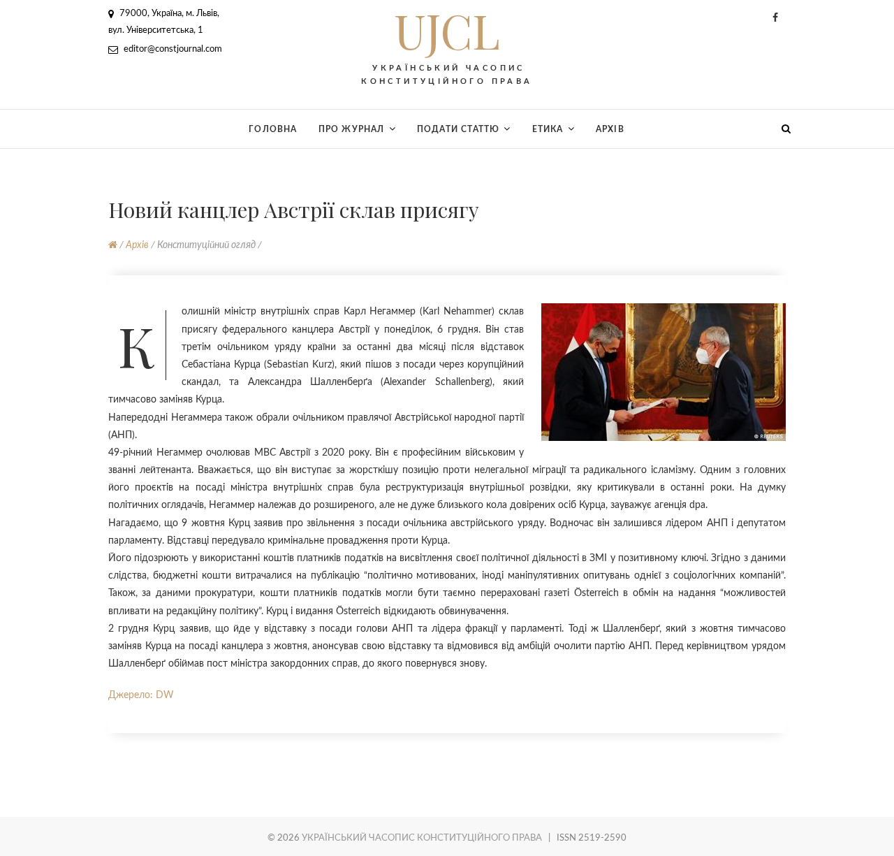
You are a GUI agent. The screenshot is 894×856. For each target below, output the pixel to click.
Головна (273, 129)
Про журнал (351, 129)
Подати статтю (458, 129)
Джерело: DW (141, 695)
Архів (610, 129)
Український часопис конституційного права (422, 838)
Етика (548, 129)
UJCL (447, 31)
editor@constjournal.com (172, 49)
